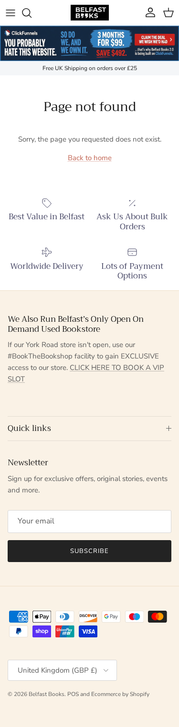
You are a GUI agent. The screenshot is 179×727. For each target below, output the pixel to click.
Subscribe (89, 551)
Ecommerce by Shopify (120, 694)
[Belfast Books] (90, 12)
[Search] (31, 12)
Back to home (90, 158)
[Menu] (10, 12)
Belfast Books (46, 694)
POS (73, 694)
